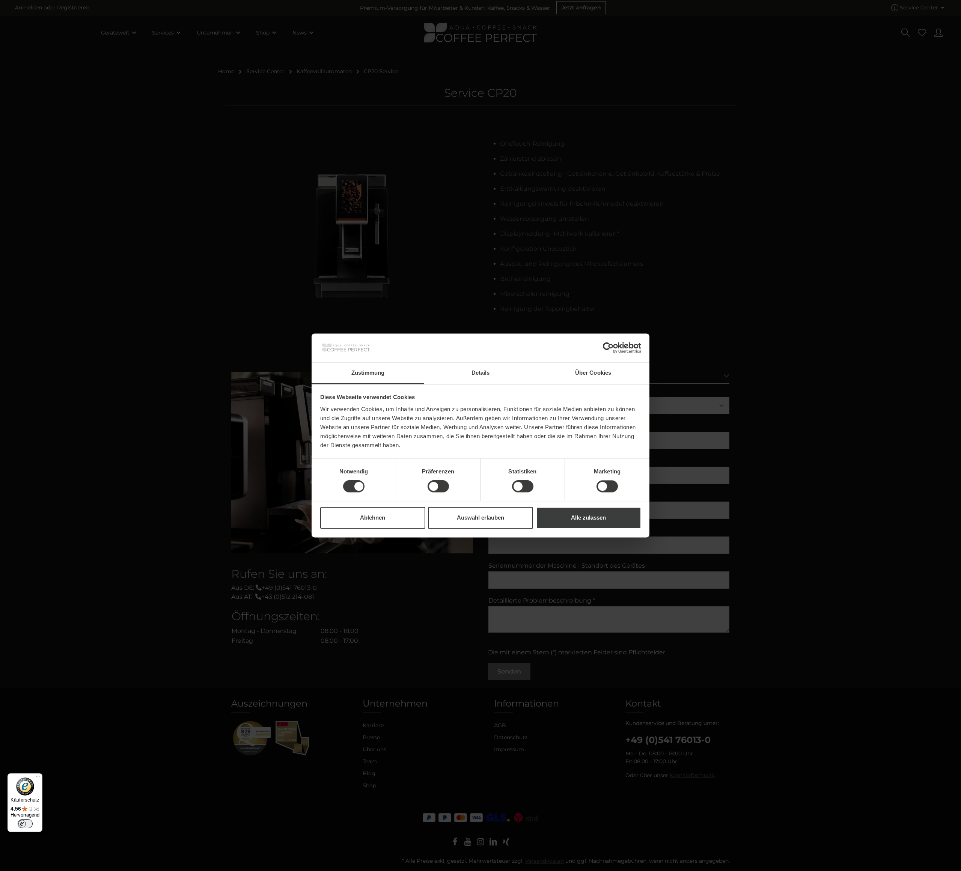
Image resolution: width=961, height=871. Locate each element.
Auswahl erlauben (480, 517)
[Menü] (37, 777)
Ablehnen (372, 517)
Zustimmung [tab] (368, 372)
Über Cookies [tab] (593, 372)
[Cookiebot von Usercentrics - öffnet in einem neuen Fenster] (608, 348)
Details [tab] (480, 372)
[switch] (438, 487)
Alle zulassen (588, 517)
